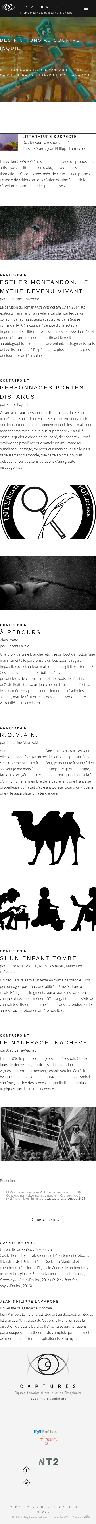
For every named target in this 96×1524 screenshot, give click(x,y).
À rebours (20, 632)
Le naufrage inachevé (44, 1042)
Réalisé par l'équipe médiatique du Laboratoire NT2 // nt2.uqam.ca (48, 1517)
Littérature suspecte (50, 137)
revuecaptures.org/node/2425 (65, 1198)
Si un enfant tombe (38, 958)
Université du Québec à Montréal (26, 1249)
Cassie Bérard (18, 1243)
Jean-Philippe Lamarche (29, 1301)
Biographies (50, 1220)
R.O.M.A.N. (19, 735)
